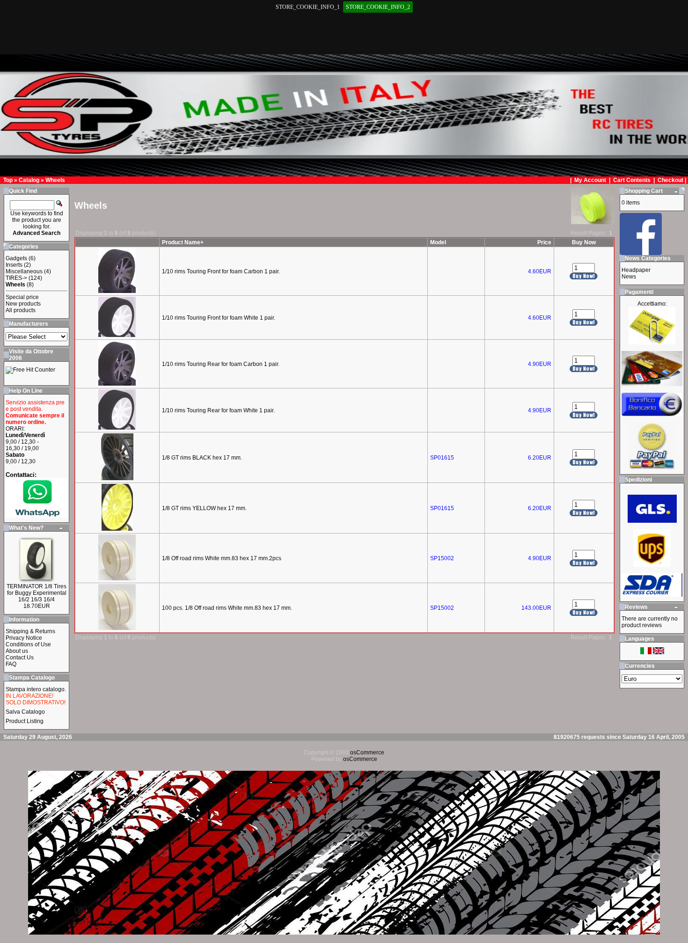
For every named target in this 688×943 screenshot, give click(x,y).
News (629, 276)
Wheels (55, 180)
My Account (590, 180)
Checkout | (673, 180)
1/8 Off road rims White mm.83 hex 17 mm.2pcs (221, 558)
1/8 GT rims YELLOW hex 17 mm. (204, 508)
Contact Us (20, 657)
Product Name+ (183, 242)
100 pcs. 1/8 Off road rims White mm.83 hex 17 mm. (227, 608)
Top (8, 180)
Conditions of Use (28, 644)
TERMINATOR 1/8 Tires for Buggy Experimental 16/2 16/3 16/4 (36, 593)
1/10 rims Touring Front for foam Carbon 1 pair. (221, 271)
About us (17, 651)
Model (438, 242)
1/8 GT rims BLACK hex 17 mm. (202, 457)
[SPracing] (641, 252)
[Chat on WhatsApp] (36, 515)
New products (23, 303)
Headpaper (636, 270)
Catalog (29, 180)
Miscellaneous (24, 271)
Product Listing (25, 721)
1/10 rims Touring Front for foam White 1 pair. (218, 317)
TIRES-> (16, 278)
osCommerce (367, 752)
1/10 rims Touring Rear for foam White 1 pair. (218, 410)
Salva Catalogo (25, 712)
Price (544, 242)
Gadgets (16, 258)
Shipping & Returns (30, 631)
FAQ (11, 664)
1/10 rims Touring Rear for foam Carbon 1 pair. (220, 364)
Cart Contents (632, 180)
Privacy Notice (24, 638)
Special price (22, 297)
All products (21, 310)
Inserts (14, 265)
